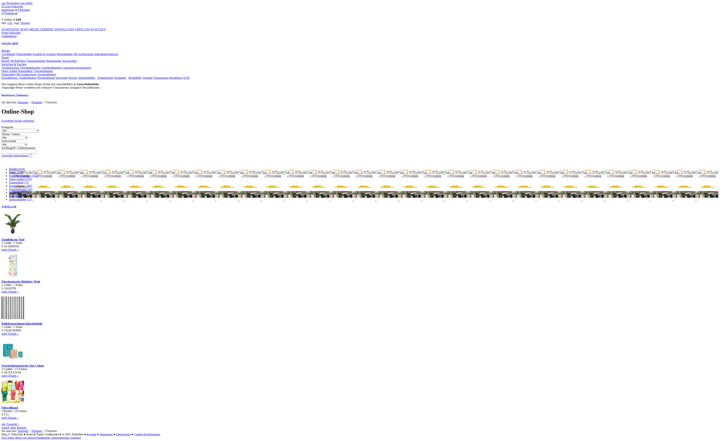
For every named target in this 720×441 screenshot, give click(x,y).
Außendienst (9, 36)
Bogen (5, 60)
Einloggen (24, 9)
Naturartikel (9, 74)
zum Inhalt (26, 3)
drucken (21, 427)
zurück (6, 427)
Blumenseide (54, 60)
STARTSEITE (10, 29)
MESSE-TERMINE (41, 29)
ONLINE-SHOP (10, 43)
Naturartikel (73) (19, 182)
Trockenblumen (46, 74)
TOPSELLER (9, 206)
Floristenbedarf (46, 77)
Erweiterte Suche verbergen (18, 120)
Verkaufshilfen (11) (20, 199)
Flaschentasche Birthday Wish (21, 281)
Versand (25, 23)
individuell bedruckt (106, 54)
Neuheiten (120, 77)
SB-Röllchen (18, 60)
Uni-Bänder (9, 54)
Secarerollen (69, 60)
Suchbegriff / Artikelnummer (18, 148)
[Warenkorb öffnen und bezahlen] (10, 13)
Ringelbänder (65, 54)
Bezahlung (176, 77)
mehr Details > (10, 249)
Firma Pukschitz (11, 32)
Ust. (10, 23)
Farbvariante (9, 141)
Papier (5, 57)
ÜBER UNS (82, 29)
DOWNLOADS (64, 29)
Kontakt (91, 434)
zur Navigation (10, 3)
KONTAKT (98, 29)
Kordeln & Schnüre (44, 54)
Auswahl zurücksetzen (15, 155)
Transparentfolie (35, 60)
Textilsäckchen (10, 67)
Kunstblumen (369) (20, 185)
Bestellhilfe (135, 77)
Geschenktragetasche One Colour (23, 365)
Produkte (37, 102)
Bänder (6, 50)
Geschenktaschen (30, 67)
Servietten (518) (18, 192)
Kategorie (7, 127)
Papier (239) (16, 172)
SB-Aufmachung (83, 54)
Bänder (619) (17, 169)
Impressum (8, 9)
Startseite (23, 102)
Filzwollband (10, 407)
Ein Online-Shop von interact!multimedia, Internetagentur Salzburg (41, 437)
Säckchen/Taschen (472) (23, 175)
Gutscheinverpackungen (76, 67)
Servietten (62, 77)
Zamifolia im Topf (13, 239)
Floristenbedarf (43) (20, 189)
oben (13, 427)
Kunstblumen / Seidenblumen (19, 77)
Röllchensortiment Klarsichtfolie (22, 323)
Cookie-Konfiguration (147, 434)
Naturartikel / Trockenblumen (35, 71)
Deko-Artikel (9, 71)
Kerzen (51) (16, 196)
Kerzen (72, 77)
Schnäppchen (105, 77)
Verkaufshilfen (86, 77)
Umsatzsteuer (161, 77)
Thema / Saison (11, 134)
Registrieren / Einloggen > (15, 95)
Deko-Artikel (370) (20, 179)
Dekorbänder (24, 54)
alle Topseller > (11, 424)
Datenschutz (123, 434)
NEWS (24, 29)
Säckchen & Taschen (14, 64)
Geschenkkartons (51, 67)
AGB (186, 77)
